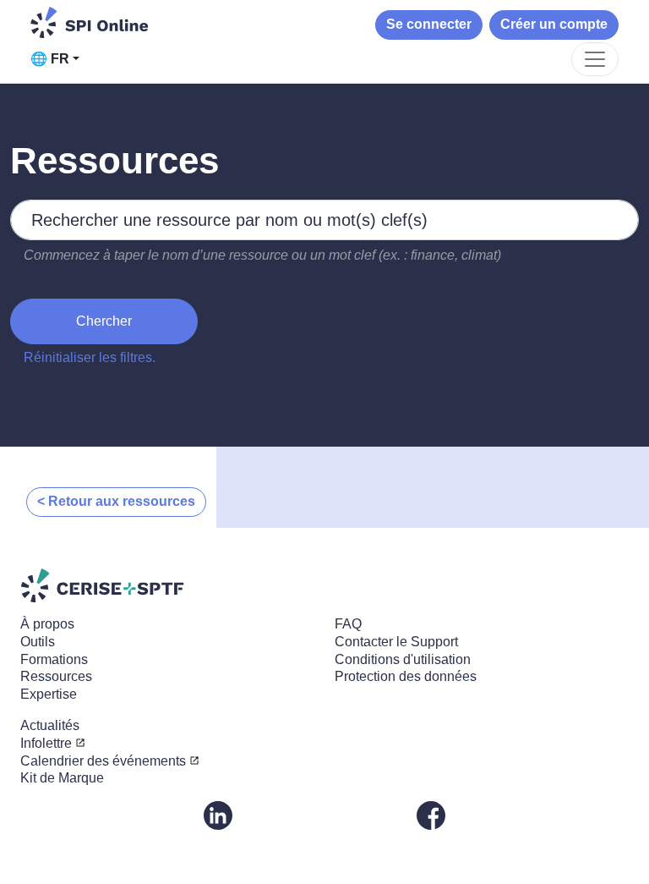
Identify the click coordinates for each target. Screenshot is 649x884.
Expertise (48, 694)
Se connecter (429, 24)
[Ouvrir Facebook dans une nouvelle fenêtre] (431, 814)
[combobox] (324, 220)
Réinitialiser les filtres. (89, 357)
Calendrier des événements (103, 761)
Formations (54, 659)
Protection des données (406, 676)
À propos (47, 624)
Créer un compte (554, 24)
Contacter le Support (396, 641)
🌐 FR (49, 59)
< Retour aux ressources (116, 501)
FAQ (348, 624)
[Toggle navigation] (595, 59)
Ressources (56, 676)
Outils (37, 641)
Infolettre (46, 743)
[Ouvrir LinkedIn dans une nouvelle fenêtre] (218, 814)
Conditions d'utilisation (403, 659)
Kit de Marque (62, 778)
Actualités (49, 725)
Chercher (104, 321)
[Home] (89, 22)
